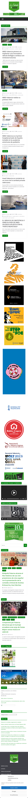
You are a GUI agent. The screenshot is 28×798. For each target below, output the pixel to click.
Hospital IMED (6, 48)
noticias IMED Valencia (13, 95)
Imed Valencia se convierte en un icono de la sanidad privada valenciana (13, 180)
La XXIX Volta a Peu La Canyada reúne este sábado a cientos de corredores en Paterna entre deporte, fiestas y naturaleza (13, 728)
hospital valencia (16, 216)
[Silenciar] (23, 498)
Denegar (14, 791)
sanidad (16, 48)
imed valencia (11, 48)
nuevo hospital (5, 217)
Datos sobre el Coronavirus (7, 698)
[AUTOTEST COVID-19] (8, 705)
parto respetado (11, 217)
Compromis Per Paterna (12, 617)
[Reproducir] (2, 498)
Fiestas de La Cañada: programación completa (11, 722)
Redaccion (11, 587)
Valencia (20, 48)
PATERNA (4, 570)
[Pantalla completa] (25, 498)
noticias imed (11, 175)
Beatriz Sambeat (6, 47)
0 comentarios (19, 47)
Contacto (3, 768)
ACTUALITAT (5, 44)
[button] (14, 492)
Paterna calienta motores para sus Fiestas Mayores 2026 (13, 724)
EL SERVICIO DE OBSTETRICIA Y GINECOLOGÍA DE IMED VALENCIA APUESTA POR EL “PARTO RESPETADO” (13, 223)
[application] (14, 492)
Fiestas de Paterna (21, 617)
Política (12, 619)
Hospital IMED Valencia (7, 216)
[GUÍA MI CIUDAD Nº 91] (8, 649)
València (9, 44)
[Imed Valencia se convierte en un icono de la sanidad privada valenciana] (14, 162)
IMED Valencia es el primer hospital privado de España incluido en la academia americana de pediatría (12, 139)
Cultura (13, 568)
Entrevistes (19, 568)
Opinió (4, 619)
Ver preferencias (14, 795)
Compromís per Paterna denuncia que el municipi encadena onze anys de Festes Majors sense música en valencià (13, 627)
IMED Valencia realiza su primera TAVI (11, 98)
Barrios (9, 568)
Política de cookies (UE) (6, 774)
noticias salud (20, 95)
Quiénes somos (4, 766)
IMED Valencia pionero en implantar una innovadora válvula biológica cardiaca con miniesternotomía (13, 54)
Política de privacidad (6, 771)
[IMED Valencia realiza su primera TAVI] (14, 80)
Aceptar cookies (14, 787)
